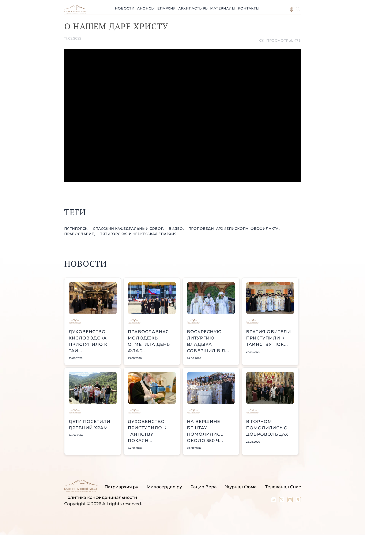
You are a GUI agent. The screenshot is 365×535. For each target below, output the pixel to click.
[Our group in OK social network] (298, 500)
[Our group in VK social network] (274, 500)
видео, (177, 229)
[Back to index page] (75, 12)
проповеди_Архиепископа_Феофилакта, (234, 229)
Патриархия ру (121, 486)
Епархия (166, 8)
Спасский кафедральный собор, (129, 229)
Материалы (222, 8)
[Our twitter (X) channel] (282, 500)
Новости (125, 8)
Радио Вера (203, 486)
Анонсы (146, 8)
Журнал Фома (241, 486)
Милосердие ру (164, 486)
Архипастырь (193, 8)
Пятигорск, (77, 229)
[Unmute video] (182, 115)
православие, (80, 234)
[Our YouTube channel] (290, 500)
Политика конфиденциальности (100, 497)
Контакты (248, 8)
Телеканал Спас (283, 486)
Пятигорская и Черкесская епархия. (138, 234)
